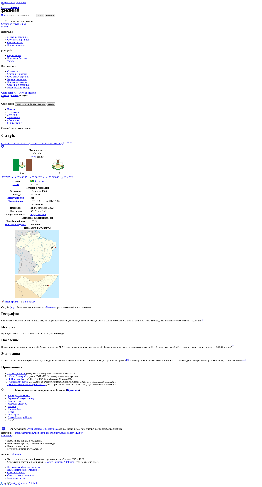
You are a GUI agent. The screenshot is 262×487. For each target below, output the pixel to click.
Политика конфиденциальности (23, 467)
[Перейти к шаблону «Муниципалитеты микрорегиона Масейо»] (2, 389)
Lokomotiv (16, 454)
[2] (233, 346)
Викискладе (29, 301)
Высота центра (15, 197)
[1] (203, 320)
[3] (127, 360)
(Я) (71, 143)
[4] (243, 360)
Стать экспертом (27, 92)
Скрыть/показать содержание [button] (16, 128)
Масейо (12, 406)
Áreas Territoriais (17, 373)
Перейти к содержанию (13, 2)
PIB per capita (16, 379)
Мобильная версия (17, 478)
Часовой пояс (15, 201)
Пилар (11, 412)
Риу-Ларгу (13, 414)
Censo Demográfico (18, 376)
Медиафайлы (12, 301)
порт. (33, 156)
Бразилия (73, 389)
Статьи (14, 95)
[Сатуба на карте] (37, 273)
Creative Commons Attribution (59, 462)
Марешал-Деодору (17, 403)
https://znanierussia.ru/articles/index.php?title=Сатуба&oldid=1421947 (49, 433)
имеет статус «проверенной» (42, 429)
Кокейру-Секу (15, 401)
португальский (38, 214)
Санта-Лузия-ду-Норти (20, 417)
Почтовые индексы (15, 224)
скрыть (51, 104)
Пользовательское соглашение (23, 470)
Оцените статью (12, 484)
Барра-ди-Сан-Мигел (19, 395)
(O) (68, 143)
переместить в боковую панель (30, 104)
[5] (245, 360)
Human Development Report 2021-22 (27, 384)
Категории (6, 435)
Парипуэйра (14, 409)
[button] (3, 21)
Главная (5, 95)
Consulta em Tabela (18, 381)
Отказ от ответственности (20, 475)
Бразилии (51, 307)
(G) (64, 143)
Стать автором (8, 92)
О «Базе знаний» (16, 472)
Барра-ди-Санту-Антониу (21, 398)
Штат (16, 184)
